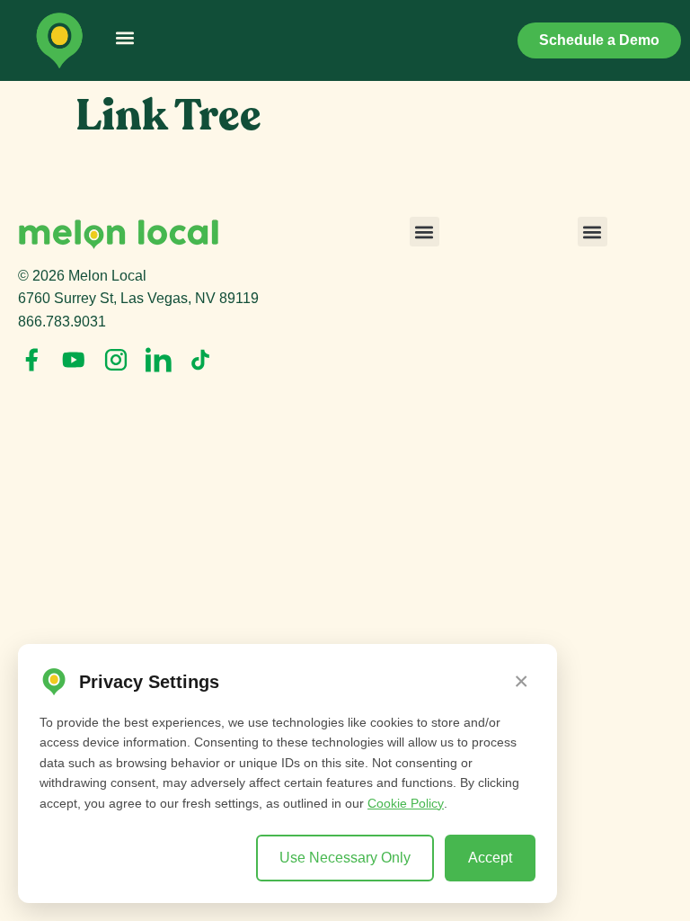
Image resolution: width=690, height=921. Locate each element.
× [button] (521, 681)
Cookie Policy (405, 803)
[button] (124, 37)
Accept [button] (490, 857)
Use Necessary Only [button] (345, 857)
